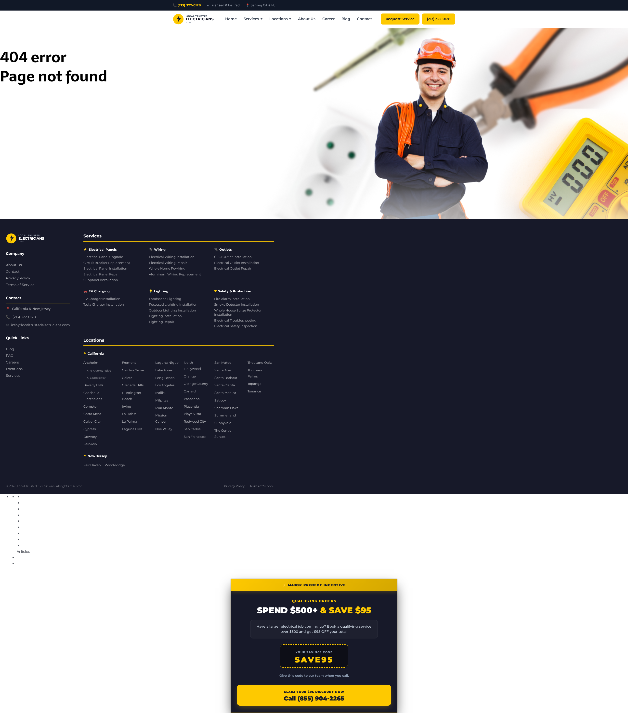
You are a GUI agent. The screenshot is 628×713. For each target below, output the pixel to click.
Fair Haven (92, 465)
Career (328, 19)
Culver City (92, 421)
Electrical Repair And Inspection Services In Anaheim (70, 515)
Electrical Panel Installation (105, 268)
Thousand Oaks (260, 362)
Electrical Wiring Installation (172, 257)
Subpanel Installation (100, 280)
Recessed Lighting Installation (173, 304)
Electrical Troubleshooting (235, 320)
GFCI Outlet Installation (233, 257)
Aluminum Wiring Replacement (175, 274)
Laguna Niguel (167, 362)
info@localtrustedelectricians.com (40, 325)
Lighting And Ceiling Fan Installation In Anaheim (67, 533)
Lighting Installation (165, 316)
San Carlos (192, 429)
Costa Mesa (92, 414)
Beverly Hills (93, 385)
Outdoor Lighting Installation (172, 310)
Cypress (89, 429)
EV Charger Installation (101, 299)
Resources (129, 496)
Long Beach (165, 378)
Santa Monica (225, 393)
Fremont (129, 362)
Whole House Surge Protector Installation (238, 313)
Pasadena (192, 399)
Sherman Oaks (226, 408)
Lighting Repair (161, 322)
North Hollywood (192, 366)
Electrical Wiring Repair (168, 263)
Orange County (196, 384)
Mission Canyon (161, 418)
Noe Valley (163, 429)
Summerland (225, 415)
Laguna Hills (132, 429)
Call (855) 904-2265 (314, 698)
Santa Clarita (224, 385)
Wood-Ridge (115, 465)
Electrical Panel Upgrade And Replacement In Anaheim (73, 509)
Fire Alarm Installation (232, 299)
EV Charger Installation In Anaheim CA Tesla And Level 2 (74, 527)
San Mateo (222, 362)
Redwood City (195, 421)
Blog (345, 19)
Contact (364, 19)
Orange (190, 376)
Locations (278, 19)
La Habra (129, 414)
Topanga (255, 384)
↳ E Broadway (96, 377)
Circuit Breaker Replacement (106, 263)
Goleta (127, 378)
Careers (12, 362)
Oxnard (190, 391)
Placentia (191, 406)
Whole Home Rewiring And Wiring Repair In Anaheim (71, 545)
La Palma (129, 421)
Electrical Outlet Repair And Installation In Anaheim (69, 503)
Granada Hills (133, 385)
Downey (90, 437)
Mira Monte (164, 408)
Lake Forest (164, 370)
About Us (306, 19)
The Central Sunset (223, 433)
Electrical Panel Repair (101, 274)
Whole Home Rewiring (167, 268)
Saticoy (220, 400)
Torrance (254, 391)
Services (251, 19)
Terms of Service (20, 285)
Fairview (90, 444)
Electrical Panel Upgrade (103, 257)
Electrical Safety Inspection (235, 326)
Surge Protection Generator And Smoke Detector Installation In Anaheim (89, 539)
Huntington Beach (131, 396)
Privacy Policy (18, 278)
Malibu (161, 393)
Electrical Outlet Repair (232, 268)
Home (231, 19)
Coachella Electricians (92, 396)
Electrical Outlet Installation (236, 263)
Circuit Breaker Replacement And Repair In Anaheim (70, 496)
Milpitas (161, 400)
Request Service (400, 19)
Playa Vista (192, 414)
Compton (91, 406)
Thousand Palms (255, 373)
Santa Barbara (225, 378)
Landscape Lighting (165, 299)
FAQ (9, 356)
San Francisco (195, 437)
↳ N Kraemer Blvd (99, 370)
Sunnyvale (222, 423)
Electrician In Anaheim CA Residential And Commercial (73, 521)
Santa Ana (222, 370)
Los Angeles (164, 385)
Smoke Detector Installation (236, 304)
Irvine (126, 406)
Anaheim (90, 362)
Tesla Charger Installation (103, 304)
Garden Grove (133, 370)
